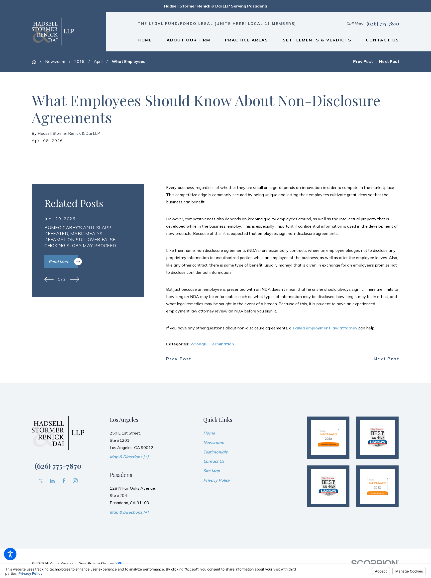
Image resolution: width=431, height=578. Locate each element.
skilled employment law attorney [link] (325, 327)
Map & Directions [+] (129, 456)
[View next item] (74, 279)
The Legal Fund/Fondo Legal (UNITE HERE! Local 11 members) (217, 23)
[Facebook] (63, 480)
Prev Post (178, 358)
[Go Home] (36, 62)
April (98, 61)
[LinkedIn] (52, 480)
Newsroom (55, 61)
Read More (59, 261)
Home (209, 433)
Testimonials (215, 451)
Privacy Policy (216, 480)
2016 (79, 61)
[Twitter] (40, 480)
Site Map (211, 470)
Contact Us (213, 461)
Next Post (386, 358)
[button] (10, 554)
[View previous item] (49, 279)
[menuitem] (145, 40)
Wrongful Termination (212, 343)
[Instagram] (75, 480)
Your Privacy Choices (97, 563)
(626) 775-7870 (382, 23)
